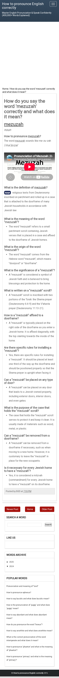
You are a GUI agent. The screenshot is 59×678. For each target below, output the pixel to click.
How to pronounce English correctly (23, 6)
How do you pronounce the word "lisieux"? (24, 624)
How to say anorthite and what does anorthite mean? (29, 631)
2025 (11, 562)
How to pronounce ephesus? (18, 592)
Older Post (47, 509)
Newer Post (12, 509)
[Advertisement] (29, 54)
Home (30, 509)
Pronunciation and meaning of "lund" (22, 586)
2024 (11, 566)
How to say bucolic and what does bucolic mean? (27, 599)
